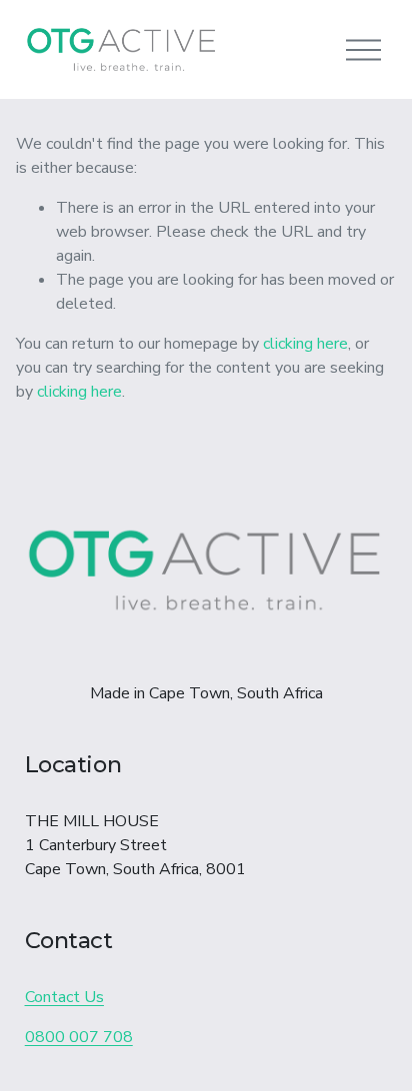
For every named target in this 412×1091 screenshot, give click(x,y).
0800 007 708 (79, 1037)
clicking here (305, 344)
